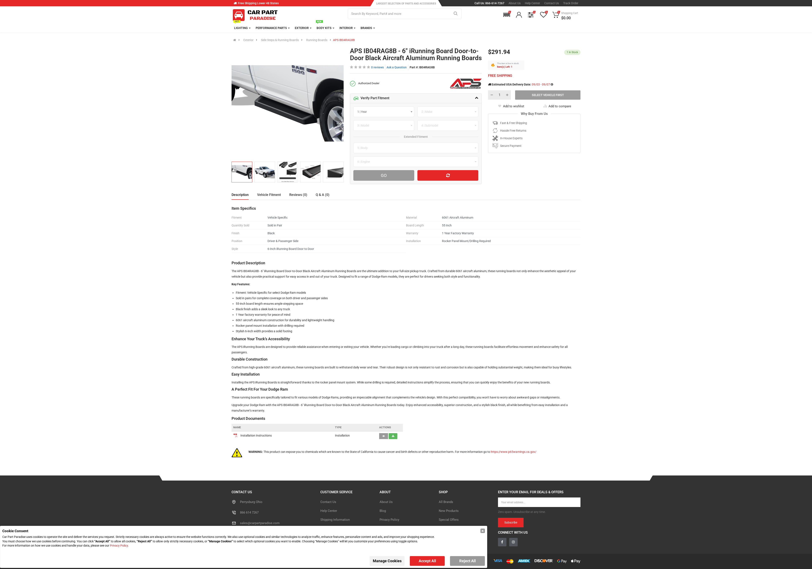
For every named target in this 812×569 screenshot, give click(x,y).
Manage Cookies (387, 561)
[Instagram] (410, 317)
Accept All (427, 561)
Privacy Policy (119, 545)
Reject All (467, 561)
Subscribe (447, 293)
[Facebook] (401, 317)
